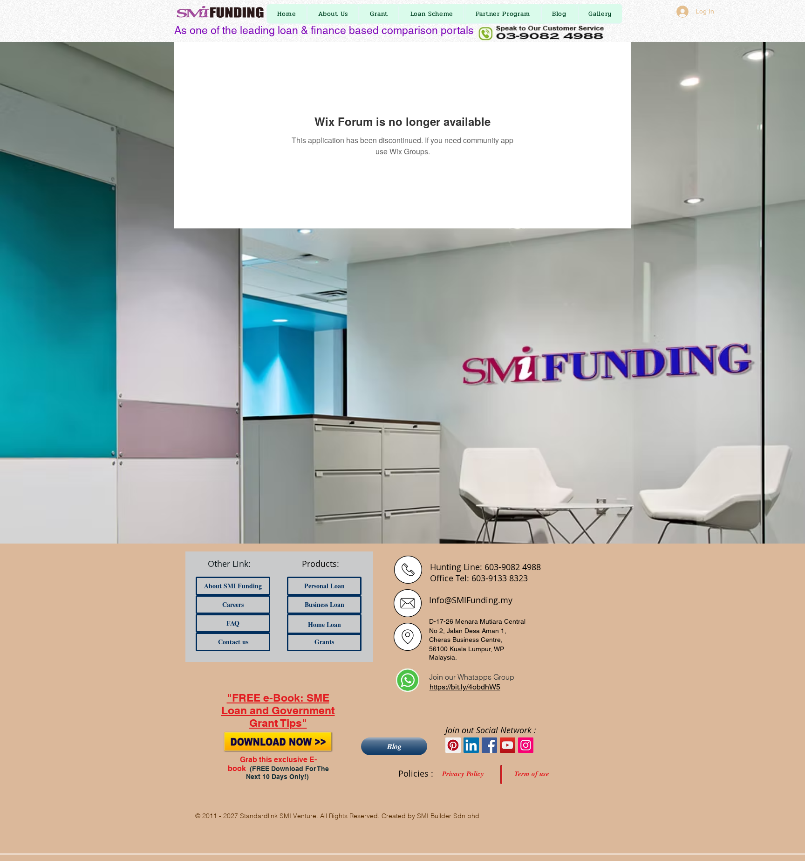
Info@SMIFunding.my (470, 600)
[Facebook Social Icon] (489, 745)
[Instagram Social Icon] (525, 745)
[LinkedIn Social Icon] (471, 745)
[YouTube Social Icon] (507, 745)
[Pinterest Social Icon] (453, 745)
